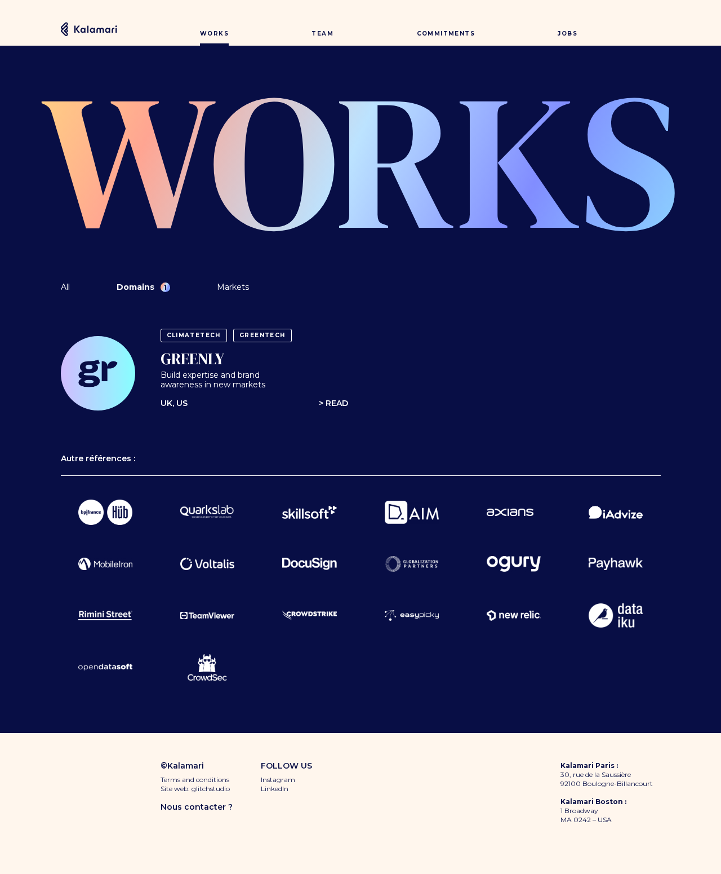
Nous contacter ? (197, 807)
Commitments (446, 33)
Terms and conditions (195, 779)
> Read (333, 403)
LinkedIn (274, 788)
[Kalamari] (89, 28)
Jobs (567, 33)
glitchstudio (211, 788)
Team (322, 33)
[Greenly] (98, 373)
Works (214, 33)
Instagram (278, 779)
